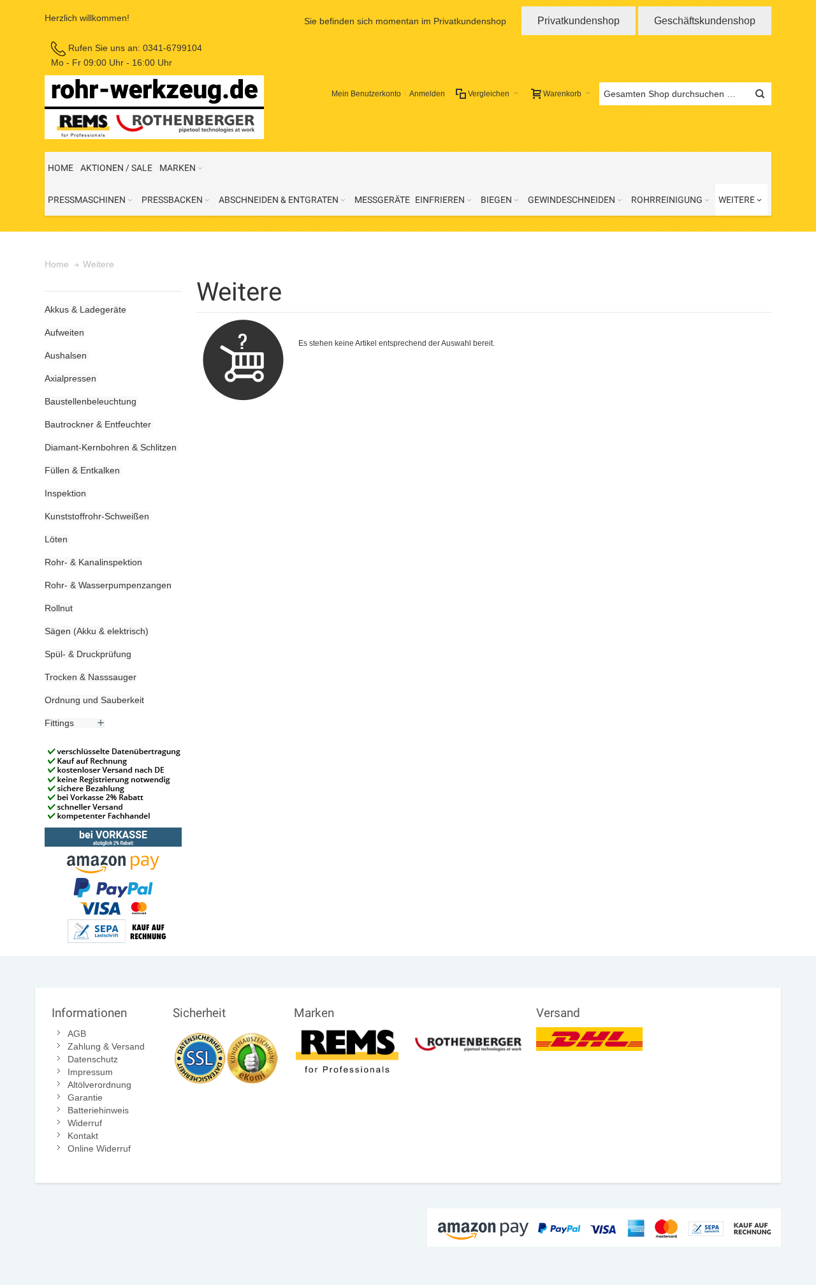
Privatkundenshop (578, 20)
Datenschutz (93, 1059)
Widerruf (85, 1123)
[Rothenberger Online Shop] (468, 1034)
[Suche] (760, 94)
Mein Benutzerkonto (366, 93)
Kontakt (83, 1136)
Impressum (90, 1072)
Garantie (85, 1097)
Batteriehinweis (98, 1110)
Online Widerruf (99, 1148)
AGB (77, 1034)
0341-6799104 (172, 48)
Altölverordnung (99, 1085)
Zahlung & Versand (106, 1046)
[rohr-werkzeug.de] (154, 107)
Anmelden (427, 93)
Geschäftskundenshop (704, 20)
